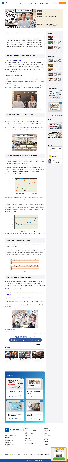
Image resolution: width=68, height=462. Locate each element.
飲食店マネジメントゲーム (30, 443)
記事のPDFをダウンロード (40, 333)
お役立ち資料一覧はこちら (56, 115)
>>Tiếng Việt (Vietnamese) (48, 454)
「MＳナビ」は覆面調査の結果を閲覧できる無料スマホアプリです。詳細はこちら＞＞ (21, 309)
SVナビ (26, 437)
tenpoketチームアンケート (12, 33)
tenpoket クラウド (29, 433)
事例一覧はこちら (58, 51)
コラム (36, 3)
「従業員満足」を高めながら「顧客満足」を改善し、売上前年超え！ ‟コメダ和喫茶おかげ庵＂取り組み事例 (57, 65)
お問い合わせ (62, 3)
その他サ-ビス (8, 445)
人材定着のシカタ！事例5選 (53, 100)
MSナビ (19, 454)
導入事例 (30, 3)
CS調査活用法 (40, 33)
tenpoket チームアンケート (31, 432)
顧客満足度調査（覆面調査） (11, 435)
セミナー (25, 3)
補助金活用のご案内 (9, 444)
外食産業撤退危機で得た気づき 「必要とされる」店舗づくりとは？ (57, 74)
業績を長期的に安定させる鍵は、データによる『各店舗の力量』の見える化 (57, 69)
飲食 (6, 33)
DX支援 (6, 439)
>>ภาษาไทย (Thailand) (39, 454)
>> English (25, 454)
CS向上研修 (27, 438)
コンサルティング (9, 440)
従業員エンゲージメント (10, 437)
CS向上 (34, 33)
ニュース (41, 3)
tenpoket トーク (28, 435)
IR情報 (45, 443)
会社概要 (46, 438)
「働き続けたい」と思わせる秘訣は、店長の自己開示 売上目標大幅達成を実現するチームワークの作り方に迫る (57, 79)
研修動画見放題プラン (29, 440)
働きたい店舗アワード (48, 430)
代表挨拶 (46, 441)
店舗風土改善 (19, 33)
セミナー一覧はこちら (57, 141)
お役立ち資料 (55, 3)
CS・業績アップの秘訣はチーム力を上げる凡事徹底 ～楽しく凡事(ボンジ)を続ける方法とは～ (57, 60)
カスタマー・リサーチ (29, 442)
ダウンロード (16, 396)
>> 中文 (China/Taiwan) (31, 454)
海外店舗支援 (8, 442)
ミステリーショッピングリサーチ (27, 33)
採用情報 (46, 444)
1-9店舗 (37, 33)
